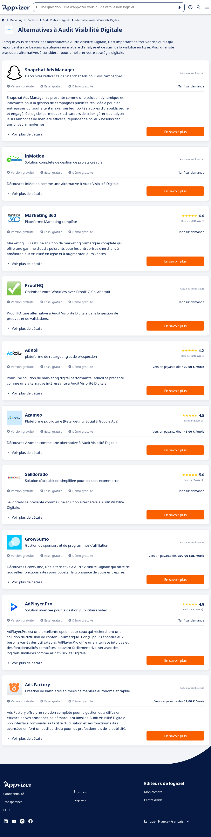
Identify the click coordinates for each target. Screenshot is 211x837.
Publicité (32, 20)
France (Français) (171, 821)
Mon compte (153, 792)
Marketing (16, 20)
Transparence (12, 802)
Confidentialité (13, 794)
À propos (80, 792)
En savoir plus (175, 131)
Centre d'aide (153, 800)
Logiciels (80, 800)
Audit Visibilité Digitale (56, 20)
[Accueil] (3, 20)
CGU (6, 810)
